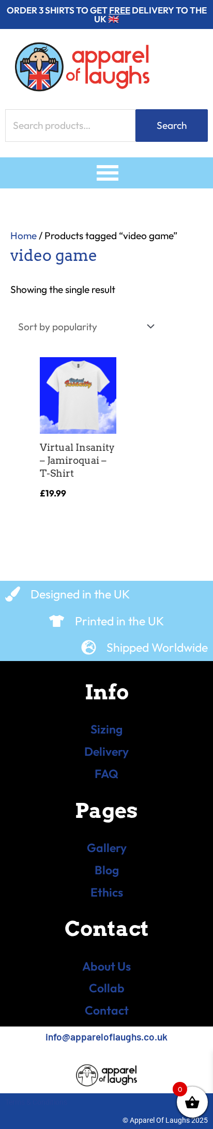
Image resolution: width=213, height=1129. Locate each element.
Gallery (107, 847)
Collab (107, 987)
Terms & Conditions (36, 1102)
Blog (107, 869)
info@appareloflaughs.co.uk (106, 1037)
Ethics (106, 892)
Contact (107, 1010)
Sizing (106, 729)
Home (23, 235)
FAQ (106, 773)
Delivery (106, 751)
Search (172, 125)
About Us (106, 966)
